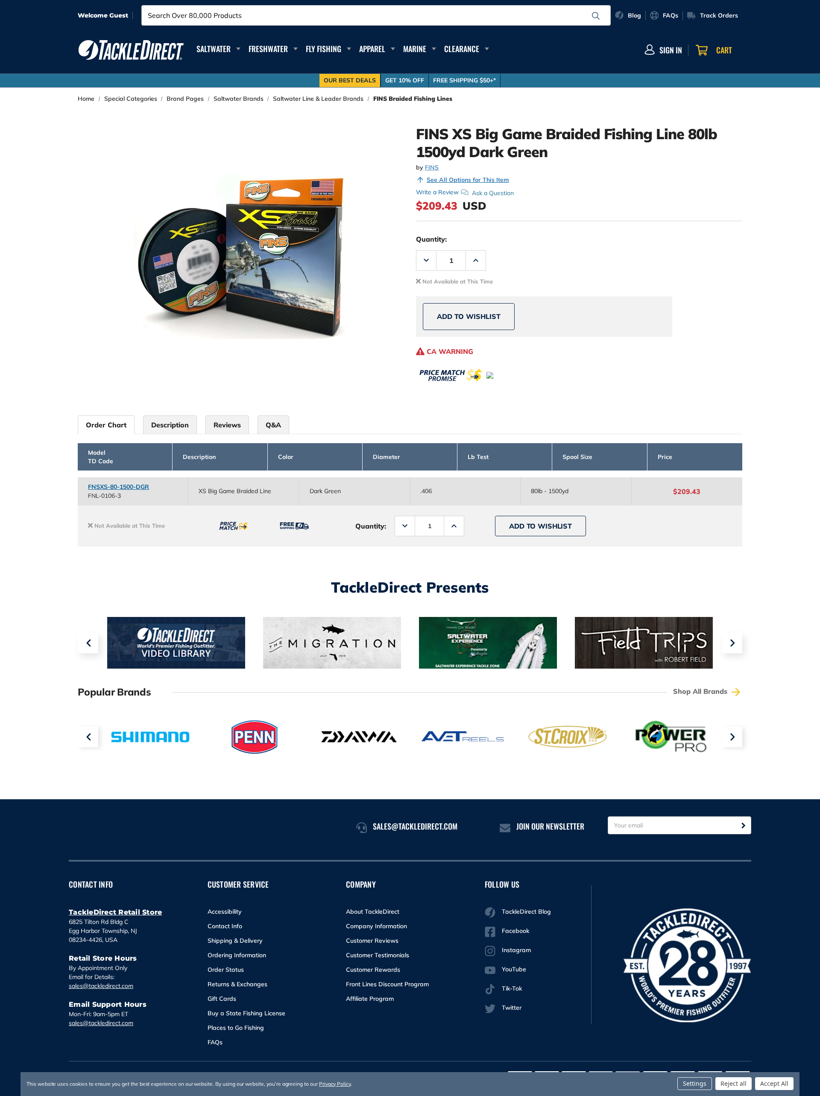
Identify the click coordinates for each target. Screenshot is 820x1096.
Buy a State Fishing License (246, 1013)
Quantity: (431, 239)
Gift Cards (222, 998)
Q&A (273, 425)
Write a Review (437, 192)
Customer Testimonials (377, 955)
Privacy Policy (335, 1084)
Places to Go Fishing (236, 1028)
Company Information (376, 926)
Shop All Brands (701, 691)
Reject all (733, 1083)
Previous (88, 643)
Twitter (511, 1007)
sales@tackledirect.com (101, 986)
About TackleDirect (372, 911)
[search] (595, 16)
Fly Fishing (323, 48)
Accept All (774, 1083)
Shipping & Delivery (235, 940)
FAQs (215, 1042)
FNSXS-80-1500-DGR (118, 487)
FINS (432, 167)
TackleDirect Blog (526, 911)
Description (170, 425)
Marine (414, 48)
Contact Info (225, 926)
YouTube (514, 969)
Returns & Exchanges (237, 984)
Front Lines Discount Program (387, 984)
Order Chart (106, 425)
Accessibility (225, 911)
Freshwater (268, 48)
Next (732, 643)
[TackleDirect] (131, 50)
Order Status (226, 969)
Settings (694, 1083)
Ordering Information (237, 955)
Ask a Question (493, 192)
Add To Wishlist (469, 316)
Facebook (515, 931)
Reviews (227, 425)
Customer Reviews (372, 940)
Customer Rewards (373, 969)
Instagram (516, 950)
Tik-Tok (512, 988)
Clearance (461, 48)
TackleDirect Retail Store (115, 912)
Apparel (372, 48)
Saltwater (213, 48)
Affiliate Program (370, 998)
